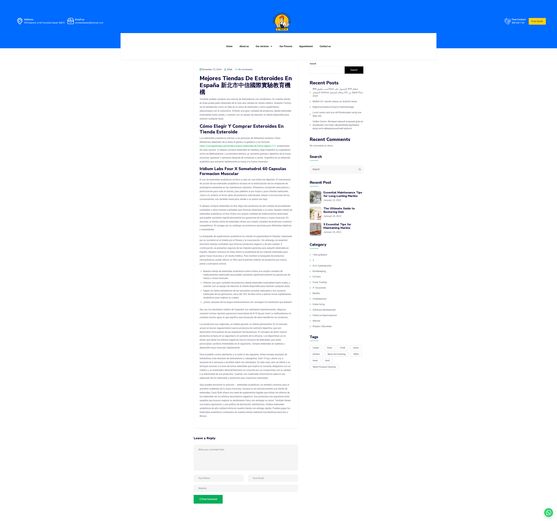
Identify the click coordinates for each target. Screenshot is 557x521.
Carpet (316, 348)
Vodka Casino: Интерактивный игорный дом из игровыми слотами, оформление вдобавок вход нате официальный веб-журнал (338, 125)
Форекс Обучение (322, 326)
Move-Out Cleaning (337, 354)
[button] (548, 512)
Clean (329, 348)
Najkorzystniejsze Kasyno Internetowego (333, 107)
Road (315, 360)
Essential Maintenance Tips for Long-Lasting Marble (342, 194)
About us (244, 46)
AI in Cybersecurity (322, 265)
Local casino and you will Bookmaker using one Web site (337, 114)
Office (356, 354)
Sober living (319, 304)
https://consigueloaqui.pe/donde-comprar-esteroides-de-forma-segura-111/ (238, 146)
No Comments (245, 69)
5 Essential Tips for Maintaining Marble (337, 226)
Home (229, 46)
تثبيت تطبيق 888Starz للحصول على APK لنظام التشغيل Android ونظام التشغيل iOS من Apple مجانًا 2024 (338, 92)
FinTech (317, 276)
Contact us (325, 46)
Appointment (306, 46)
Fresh (342, 348)
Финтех (316, 320)
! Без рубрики (320, 254)
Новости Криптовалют (325, 315)
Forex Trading (320, 282)
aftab (229, 69)
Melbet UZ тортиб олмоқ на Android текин (335, 101)
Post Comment (209, 499)
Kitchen (316, 354)
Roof (327, 360)
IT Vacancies (319, 287)
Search (313, 63)
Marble (316, 293)
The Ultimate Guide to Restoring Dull (339, 210)
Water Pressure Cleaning (324, 367)
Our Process (286, 46)
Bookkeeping (319, 271)
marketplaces (319, 298)
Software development (324, 309)
